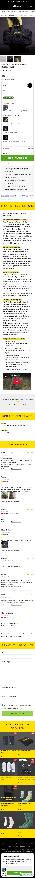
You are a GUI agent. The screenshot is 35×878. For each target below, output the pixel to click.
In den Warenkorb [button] (23, 755)
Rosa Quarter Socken (7, 830)
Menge (5, 153)
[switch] (4, 875)
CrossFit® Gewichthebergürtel (21, 844)
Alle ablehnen (17, 868)
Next (33, 36)
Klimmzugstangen (25, 846)
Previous (1, 36)
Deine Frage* (6, 662)
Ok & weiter (17, 872)
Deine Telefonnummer (9, 696)
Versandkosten (14, 199)
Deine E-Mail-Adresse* (9, 687)
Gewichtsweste (22, 849)
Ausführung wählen (6, 757)
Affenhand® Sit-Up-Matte (25, 750)
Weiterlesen (21, 783)
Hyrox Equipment (27, 851)
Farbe (4, 85)
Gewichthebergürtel (8, 851)
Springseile (18, 851)
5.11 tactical (11, 15)
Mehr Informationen (16, 469)
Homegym (30, 849)
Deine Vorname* (7, 653)
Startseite (3, 15)
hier (19, 332)
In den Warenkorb (17, 158)
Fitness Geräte (14, 846)
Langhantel (5, 849)
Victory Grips (13, 849)
